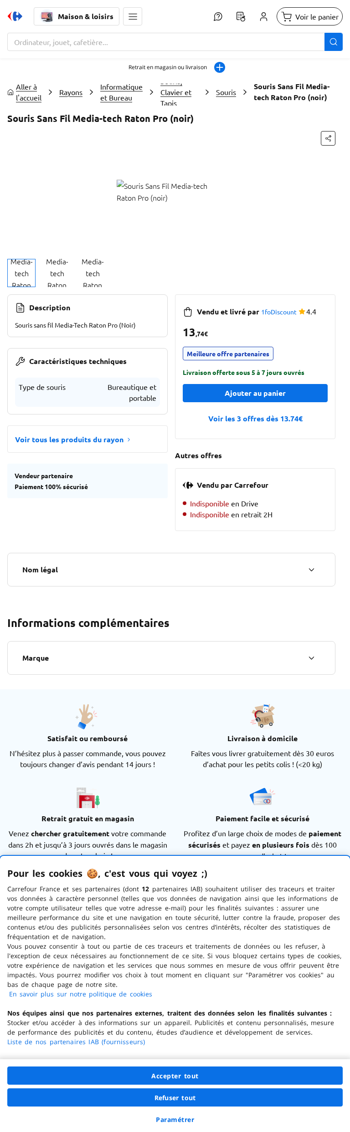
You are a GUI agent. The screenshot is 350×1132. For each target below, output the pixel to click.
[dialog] (175, 994)
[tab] (21, 273)
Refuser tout (175, 1097)
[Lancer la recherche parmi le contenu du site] (333, 42)
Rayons (70, 91)
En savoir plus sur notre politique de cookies (80, 994)
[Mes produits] (240, 16)
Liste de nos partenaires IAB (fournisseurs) (76, 1041)
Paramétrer (175, 1119)
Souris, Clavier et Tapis (175, 91)
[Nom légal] (311, 570)
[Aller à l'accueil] (15, 16)
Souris (226, 91)
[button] (132, 16)
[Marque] (311, 658)
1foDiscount (279, 312)
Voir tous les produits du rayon (69, 439)
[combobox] (175, 42)
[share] (328, 138)
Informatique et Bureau (121, 92)
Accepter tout (175, 1075)
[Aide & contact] (217, 16)
